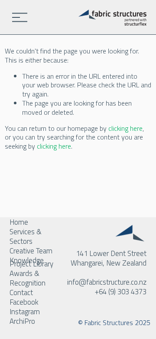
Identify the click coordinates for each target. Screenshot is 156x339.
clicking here (125, 128)
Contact (21, 292)
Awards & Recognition (28, 278)
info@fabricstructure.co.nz (106, 282)
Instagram (25, 311)
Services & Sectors (26, 236)
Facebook (24, 302)
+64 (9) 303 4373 (120, 291)
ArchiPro (22, 321)
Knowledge (27, 260)
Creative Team (31, 251)
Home (19, 222)
